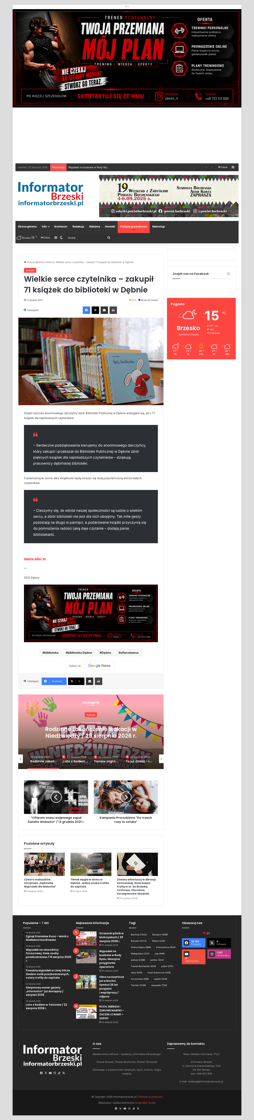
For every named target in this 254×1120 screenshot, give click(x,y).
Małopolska (140, 953)
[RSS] (64, 1073)
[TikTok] (59, 1073)
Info (44, 226)
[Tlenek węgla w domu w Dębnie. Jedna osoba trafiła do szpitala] (90, 864)
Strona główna (27, 226)
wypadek (159, 985)
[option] (91, 732)
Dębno (106, 652)
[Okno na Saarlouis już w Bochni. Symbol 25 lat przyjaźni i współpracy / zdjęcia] (86, 982)
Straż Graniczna (159, 972)
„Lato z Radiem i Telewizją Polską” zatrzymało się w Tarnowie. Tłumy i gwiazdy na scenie (91, 739)
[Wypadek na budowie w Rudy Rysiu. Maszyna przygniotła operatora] (86, 956)
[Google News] (99, 666)
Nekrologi (158, 226)
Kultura (50, 262)
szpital (160, 978)
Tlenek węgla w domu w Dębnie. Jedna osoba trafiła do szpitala (89, 883)
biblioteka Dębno (80, 652)
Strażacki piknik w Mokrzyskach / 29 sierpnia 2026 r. (111, 937)
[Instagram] (55, 1073)
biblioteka (51, 652)
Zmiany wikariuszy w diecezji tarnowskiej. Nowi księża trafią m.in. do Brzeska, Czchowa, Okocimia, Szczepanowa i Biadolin (136, 887)
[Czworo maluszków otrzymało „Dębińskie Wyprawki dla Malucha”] (44, 864)
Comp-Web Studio (145, 1102)
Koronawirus (166, 947)
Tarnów (138, 985)
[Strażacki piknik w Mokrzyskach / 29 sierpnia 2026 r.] (86, 938)
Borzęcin (160, 934)
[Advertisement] (127, 135)
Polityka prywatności (133, 226)
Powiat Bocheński (143, 966)
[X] (95, 310)
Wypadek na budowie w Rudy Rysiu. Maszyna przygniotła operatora (110, 959)
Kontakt (110, 226)
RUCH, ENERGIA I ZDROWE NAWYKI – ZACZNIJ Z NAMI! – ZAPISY (111, 1012)
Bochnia (139, 934)
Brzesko (139, 940)
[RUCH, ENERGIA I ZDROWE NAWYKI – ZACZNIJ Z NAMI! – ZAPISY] (86, 1012)
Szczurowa (140, 978)
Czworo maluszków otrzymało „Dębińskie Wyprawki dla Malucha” (40, 883)
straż (136, 972)
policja (138, 959)
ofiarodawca (129, 652)
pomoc (157, 959)
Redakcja (78, 226)
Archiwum (60, 226)
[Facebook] (86, 310)
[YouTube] (50, 1073)
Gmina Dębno (141, 947)
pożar (167, 966)
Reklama (94, 226)
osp (160, 953)
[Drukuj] (113, 310)
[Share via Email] (104, 310)
